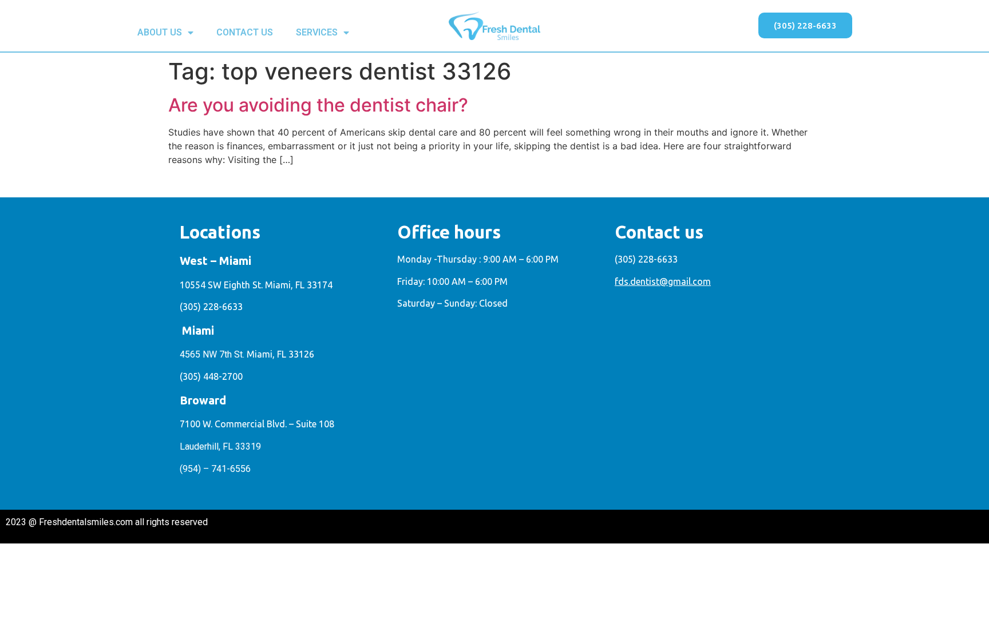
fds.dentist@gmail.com (663, 281)
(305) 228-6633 (211, 306)
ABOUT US (159, 32)
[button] (805, 25)
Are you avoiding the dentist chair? (318, 105)
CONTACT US (244, 32)
